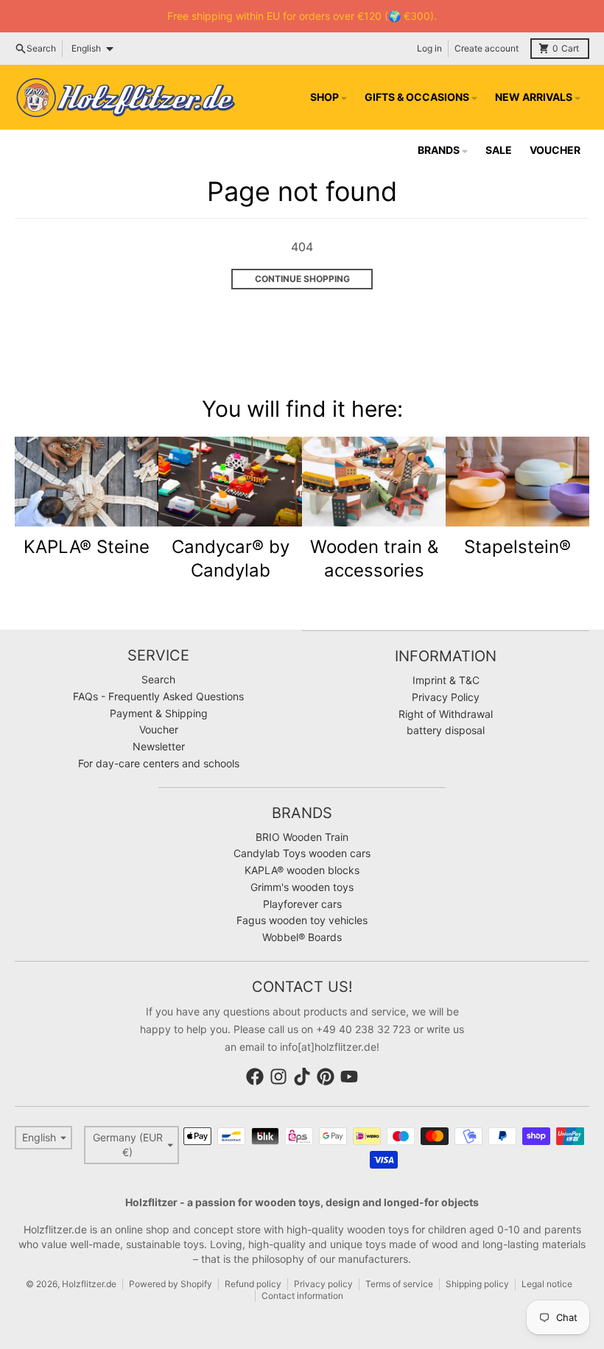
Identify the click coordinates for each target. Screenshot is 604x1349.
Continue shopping (302, 278)
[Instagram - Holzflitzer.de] (278, 1076)
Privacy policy (323, 1283)
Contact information (302, 1295)
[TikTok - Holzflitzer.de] (302, 1076)
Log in (429, 48)
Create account (486, 48)
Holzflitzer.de (89, 1283)
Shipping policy (477, 1283)
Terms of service (399, 1283)
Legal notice (547, 1283)
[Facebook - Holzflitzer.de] (255, 1076)
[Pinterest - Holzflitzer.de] (325, 1076)
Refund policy (253, 1283)
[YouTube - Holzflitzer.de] (349, 1076)
